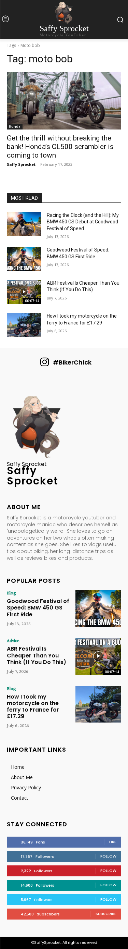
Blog (11, 592)
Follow (108, 856)
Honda (14, 126)
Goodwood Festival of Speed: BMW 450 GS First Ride (38, 607)
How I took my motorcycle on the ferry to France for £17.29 (33, 706)
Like (112, 842)
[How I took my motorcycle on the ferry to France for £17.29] (24, 325)
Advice (13, 640)
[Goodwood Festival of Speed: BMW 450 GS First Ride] (24, 259)
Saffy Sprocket (21, 164)
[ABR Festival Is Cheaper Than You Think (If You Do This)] (24, 292)
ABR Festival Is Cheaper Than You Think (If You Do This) (36, 655)
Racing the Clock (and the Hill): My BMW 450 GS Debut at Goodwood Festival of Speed (83, 221)
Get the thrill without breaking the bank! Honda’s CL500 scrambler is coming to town (60, 146)
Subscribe (106, 913)
